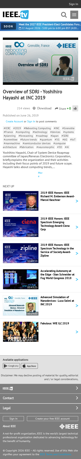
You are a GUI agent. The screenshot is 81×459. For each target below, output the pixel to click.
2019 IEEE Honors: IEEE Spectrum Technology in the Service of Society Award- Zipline (57, 250)
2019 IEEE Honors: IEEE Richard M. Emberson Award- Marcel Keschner (57, 196)
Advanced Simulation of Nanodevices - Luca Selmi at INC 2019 (57, 300)
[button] (40, 61)
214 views (23, 108)
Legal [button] (7, 408)
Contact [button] (8, 398)
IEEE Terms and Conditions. (56, 454)
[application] (40, 61)
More (40, 174)
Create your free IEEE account (52, 418)
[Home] (16, 14)
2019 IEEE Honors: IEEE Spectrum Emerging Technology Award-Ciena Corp (55, 224)
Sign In (73, 4)
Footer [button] (7, 388)
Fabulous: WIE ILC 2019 (54, 323)
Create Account (14, 121)
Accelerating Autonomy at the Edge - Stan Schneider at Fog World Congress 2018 (57, 274)
